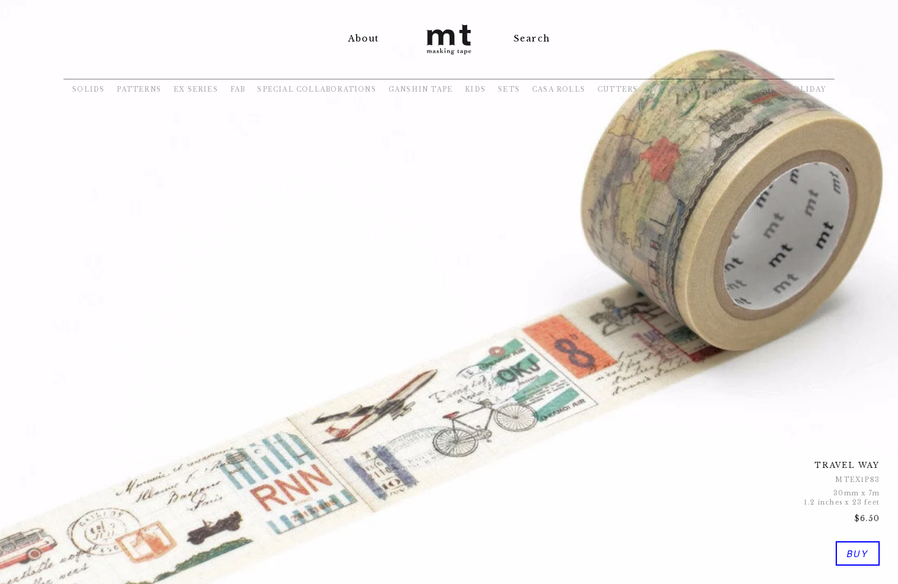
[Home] (449, 56)
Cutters (617, 89)
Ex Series (195, 89)
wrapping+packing (693, 89)
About (363, 38)
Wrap (762, 89)
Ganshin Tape (421, 89)
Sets (509, 89)
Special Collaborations (316, 89)
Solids (88, 89)
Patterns (139, 89)
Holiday (805, 89)
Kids (475, 89)
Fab (238, 89)
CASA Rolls (558, 89)
